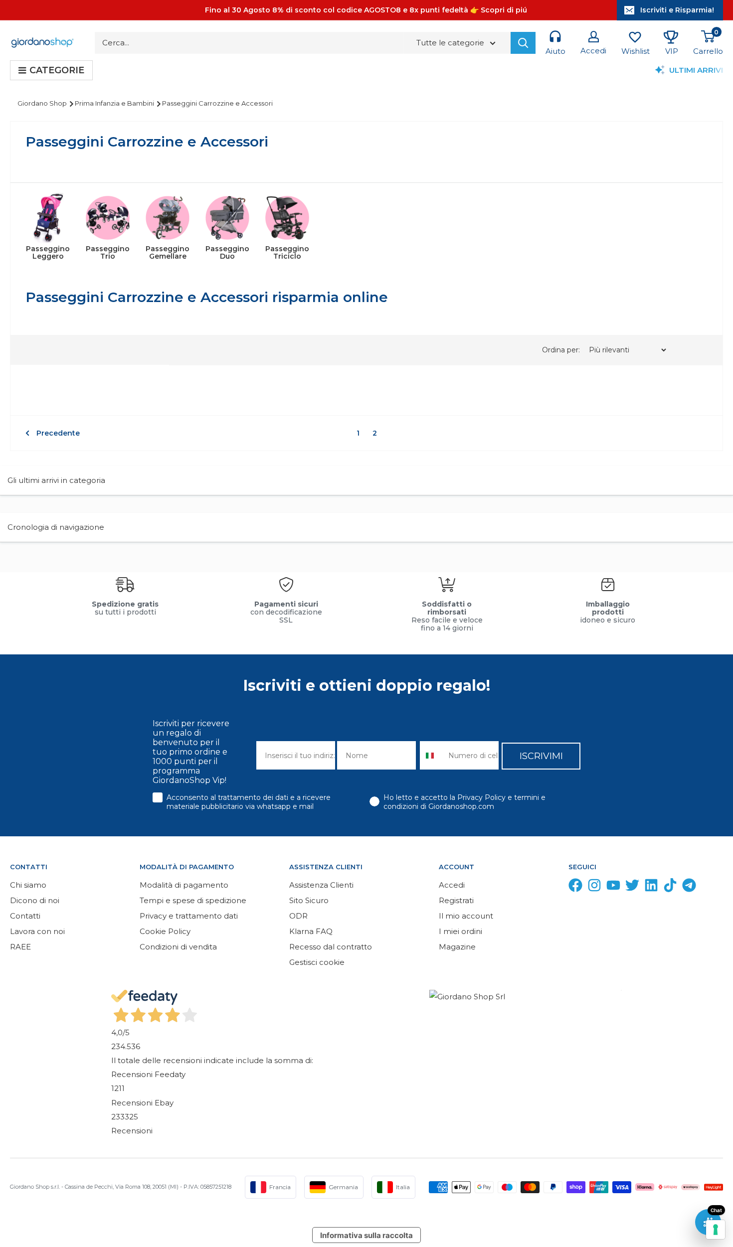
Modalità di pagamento (184, 885)
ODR (298, 916)
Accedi (452, 885)
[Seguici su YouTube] (613, 887)
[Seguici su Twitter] (632, 887)
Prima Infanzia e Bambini (115, 103)
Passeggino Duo (227, 252)
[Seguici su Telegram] (689, 887)
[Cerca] (523, 43)
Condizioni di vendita (178, 946)
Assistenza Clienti (321, 885)
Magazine (457, 946)
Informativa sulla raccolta (366, 1235)
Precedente (58, 433)
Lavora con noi (37, 931)
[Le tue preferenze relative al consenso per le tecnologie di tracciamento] (715, 1229)
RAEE (20, 946)
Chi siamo (28, 885)
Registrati (456, 900)
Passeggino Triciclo (287, 252)
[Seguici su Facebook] (575, 887)
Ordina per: (562, 349)
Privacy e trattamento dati (189, 916)
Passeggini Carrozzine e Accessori (217, 103)
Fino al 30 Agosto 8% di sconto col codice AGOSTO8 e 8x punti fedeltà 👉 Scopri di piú (366, 9)
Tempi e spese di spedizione (193, 900)
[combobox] (431, 755)
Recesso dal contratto (330, 946)
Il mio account (466, 916)
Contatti (25, 916)
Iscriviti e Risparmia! (677, 9)
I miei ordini (460, 931)
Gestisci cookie (317, 962)
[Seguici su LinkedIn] (651, 887)
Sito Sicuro (309, 900)
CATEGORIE (56, 70)
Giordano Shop (42, 103)
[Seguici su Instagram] (594, 887)
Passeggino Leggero (48, 252)
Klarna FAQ (311, 931)
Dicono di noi (34, 900)
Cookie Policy (165, 931)
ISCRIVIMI (541, 756)
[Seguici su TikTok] (670, 887)
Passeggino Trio (108, 252)
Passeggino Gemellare (167, 252)
